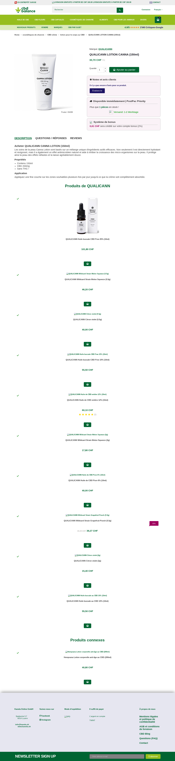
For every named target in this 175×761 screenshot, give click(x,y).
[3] (86, 414)
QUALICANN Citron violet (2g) (87, 561)
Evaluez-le (97, 91)
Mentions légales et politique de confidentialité (148, 719)
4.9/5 (127, 27)
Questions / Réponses (51, 138)
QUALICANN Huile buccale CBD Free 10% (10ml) (87, 360)
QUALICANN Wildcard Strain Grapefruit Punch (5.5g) (87, 521)
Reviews (76, 138)
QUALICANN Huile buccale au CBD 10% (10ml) (88, 601)
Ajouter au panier (125, 69)
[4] (89, 414)
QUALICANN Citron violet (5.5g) (87, 319)
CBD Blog (144, 733)
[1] (80, 414)
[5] (92, 414)
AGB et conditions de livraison (149, 727)
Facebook (45, 716)
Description (23, 138)
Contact (156, 2)
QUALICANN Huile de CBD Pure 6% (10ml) (87, 480)
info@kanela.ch (22, 724)
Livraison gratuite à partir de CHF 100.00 (111, 2)
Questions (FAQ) (148, 738)
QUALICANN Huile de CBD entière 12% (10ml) (87, 400)
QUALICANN (105, 49)
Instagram (46, 720)
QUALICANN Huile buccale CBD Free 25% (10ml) (87, 239)
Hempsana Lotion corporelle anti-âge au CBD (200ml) (87, 657)
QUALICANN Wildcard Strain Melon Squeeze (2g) (87, 440)
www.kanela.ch (24, 726)
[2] (83, 414)
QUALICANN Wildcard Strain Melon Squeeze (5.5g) (87, 279)
